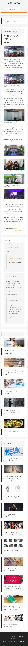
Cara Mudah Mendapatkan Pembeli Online (11, 625)
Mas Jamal (14, 3)
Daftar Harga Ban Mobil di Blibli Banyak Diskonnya (12, 551)
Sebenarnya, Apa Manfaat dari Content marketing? (12, 459)
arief (7, 246)
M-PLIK (8, 208)
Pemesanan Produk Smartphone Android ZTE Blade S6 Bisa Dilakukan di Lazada (12, 607)
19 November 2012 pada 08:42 (12, 247)
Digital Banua (23, 641)
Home (6, 20)
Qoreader (8, 276)
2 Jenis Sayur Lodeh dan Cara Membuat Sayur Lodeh (12, 432)
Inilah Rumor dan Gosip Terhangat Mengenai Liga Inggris (12, 533)
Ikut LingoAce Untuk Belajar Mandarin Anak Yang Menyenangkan (11, 351)
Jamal (10, 300)
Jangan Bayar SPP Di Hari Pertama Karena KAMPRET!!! (11, 569)
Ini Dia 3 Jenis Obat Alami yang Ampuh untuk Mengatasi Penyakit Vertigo (12, 478)
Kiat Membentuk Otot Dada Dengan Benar (11, 515)
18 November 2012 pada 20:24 (12, 278)
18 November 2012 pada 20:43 (15, 302)
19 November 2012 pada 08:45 (15, 258)
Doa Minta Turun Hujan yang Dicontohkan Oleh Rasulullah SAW (12, 412)
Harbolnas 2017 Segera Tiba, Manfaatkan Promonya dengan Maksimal (12, 588)
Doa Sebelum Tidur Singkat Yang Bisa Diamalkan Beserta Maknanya (13, 372)
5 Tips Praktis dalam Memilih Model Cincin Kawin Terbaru (11, 497)
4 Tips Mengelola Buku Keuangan (10, 392)
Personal (11, 20)
